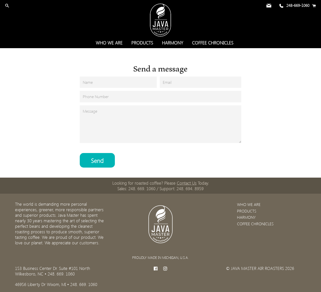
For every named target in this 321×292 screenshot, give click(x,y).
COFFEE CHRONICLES (212, 43)
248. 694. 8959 (190, 188)
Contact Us (187, 183)
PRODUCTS (142, 43)
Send (97, 160)
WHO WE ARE (109, 43)
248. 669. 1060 (141, 188)
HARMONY (172, 43)
